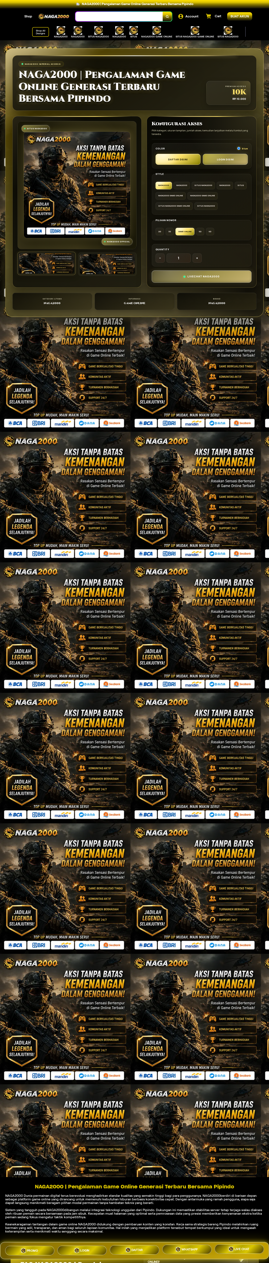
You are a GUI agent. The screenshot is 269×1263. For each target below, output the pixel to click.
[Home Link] (54, 16)
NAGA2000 (14, 1195)
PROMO (32, 1249)
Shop (28, 16)
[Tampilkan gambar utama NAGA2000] (46, 263)
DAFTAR (137, 1250)
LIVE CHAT (242, 1250)
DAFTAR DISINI (178, 159)
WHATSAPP (190, 1250)
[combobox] (119, 16)
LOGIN (85, 1249)
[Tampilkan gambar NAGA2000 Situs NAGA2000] (107, 264)
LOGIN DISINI (225, 159)
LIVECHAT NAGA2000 (203, 276)
